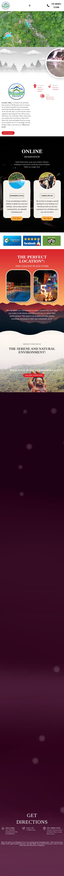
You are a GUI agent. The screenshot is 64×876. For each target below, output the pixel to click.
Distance (55, 85)
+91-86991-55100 (30, 830)
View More (16, 218)
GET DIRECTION (53, 828)
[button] (29, 5)
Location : (41, 85)
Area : (48, 95)
